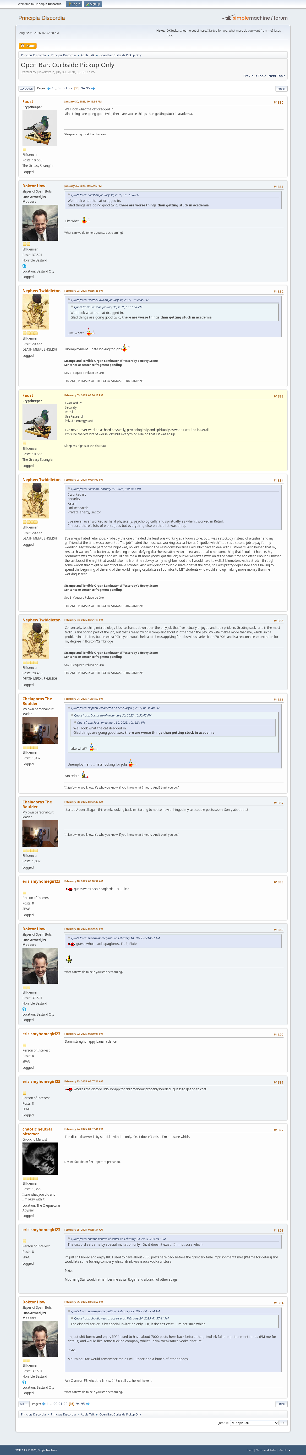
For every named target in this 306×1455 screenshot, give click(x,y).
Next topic (276, 76)
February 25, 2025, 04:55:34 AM (83, 1229)
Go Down (26, 88)
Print (281, 88)
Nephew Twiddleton (41, 290)
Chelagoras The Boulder (37, 701)
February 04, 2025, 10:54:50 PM (83, 698)
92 (70, 88)
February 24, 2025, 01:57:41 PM (83, 1129)
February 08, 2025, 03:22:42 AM (83, 802)
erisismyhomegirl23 (41, 881)
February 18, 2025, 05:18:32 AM (83, 881)
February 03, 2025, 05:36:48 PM (83, 290)
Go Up (24, 1404)
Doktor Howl (34, 185)
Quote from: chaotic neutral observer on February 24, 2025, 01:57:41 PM (118, 1239)
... (56, 88)
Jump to (224, 1423)
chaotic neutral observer (37, 1131)
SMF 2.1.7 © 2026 (25, 1450)
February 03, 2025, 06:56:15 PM (83, 395)
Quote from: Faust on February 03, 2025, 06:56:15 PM (106, 489)
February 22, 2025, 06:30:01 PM (83, 1033)
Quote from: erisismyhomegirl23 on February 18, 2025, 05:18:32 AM (115, 938)
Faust (27, 101)
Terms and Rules (266, 1450)
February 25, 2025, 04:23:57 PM (83, 1302)
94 (83, 88)
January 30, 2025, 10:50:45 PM (83, 186)
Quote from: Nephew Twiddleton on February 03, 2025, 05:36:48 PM (115, 708)
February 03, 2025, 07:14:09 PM (83, 479)
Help (250, 1450)
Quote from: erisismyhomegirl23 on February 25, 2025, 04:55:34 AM (115, 1311)
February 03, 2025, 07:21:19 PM (83, 620)
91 (65, 88)
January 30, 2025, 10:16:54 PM (83, 101)
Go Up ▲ (285, 1450)
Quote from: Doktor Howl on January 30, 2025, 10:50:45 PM (109, 300)
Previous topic (254, 76)
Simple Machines (47, 1450)
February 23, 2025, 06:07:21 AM (83, 1081)
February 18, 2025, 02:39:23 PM (83, 929)
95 (88, 88)
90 (60, 88)
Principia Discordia (41, 18)
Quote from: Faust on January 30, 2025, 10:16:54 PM (105, 195)
